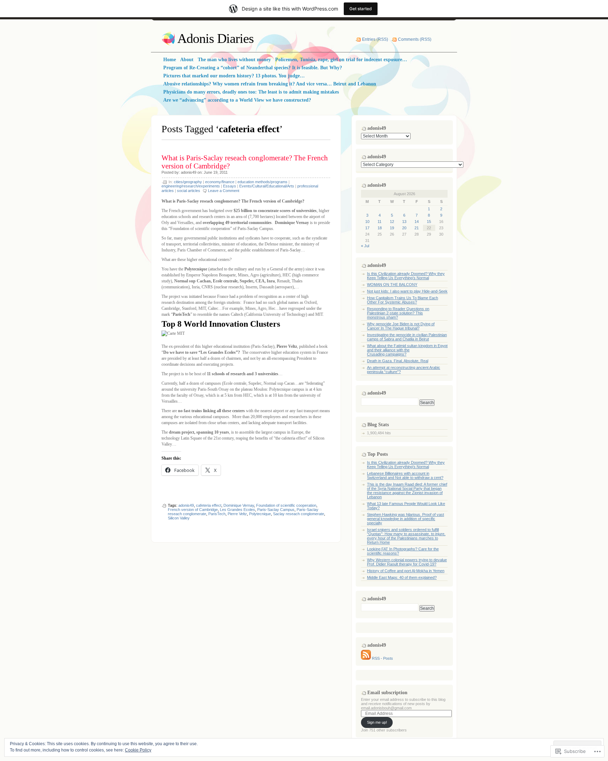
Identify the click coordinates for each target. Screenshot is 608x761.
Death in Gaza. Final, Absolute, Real (397, 361)
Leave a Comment (223, 190)
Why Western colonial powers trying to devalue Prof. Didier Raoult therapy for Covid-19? (407, 562)
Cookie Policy (138, 750)
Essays (229, 186)
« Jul (365, 246)
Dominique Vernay (238, 505)
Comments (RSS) (414, 39)
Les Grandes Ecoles (237, 509)
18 (380, 228)
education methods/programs (262, 182)
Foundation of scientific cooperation (286, 505)
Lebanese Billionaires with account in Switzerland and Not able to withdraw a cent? (405, 475)
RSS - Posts (382, 658)
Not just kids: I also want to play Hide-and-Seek (407, 291)
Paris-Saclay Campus (275, 509)
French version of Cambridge (193, 509)
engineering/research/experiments (191, 186)
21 (416, 228)
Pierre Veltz (237, 514)
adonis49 (188, 172)
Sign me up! (377, 722)
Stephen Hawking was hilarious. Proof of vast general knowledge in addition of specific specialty (405, 518)
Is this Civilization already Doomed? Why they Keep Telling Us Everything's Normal (406, 464)
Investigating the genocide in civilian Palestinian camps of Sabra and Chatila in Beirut (407, 337)
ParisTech (217, 514)
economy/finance (219, 182)
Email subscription (387, 692)
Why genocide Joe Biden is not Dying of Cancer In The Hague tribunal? (401, 326)
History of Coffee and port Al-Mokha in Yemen (405, 571)
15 (429, 221)
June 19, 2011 (216, 172)
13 (404, 221)
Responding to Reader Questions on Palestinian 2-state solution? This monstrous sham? (398, 313)
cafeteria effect (208, 505)
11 (379, 221)
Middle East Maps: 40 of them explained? (402, 577)
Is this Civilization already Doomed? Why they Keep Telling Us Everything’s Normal (406, 275)
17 (367, 228)
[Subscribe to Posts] (366, 658)
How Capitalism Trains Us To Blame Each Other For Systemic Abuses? (402, 300)
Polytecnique (260, 514)
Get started (360, 8)
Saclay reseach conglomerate (298, 514)
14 (416, 221)
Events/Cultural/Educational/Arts (266, 186)
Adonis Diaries (215, 38)
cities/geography (188, 182)
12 (392, 221)
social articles (188, 190)
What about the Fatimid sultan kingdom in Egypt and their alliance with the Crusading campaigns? (407, 350)
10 (367, 221)
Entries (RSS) (375, 39)
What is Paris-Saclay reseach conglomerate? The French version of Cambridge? (245, 162)
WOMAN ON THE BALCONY (392, 284)
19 (392, 228)
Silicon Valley (179, 518)
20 (404, 228)
